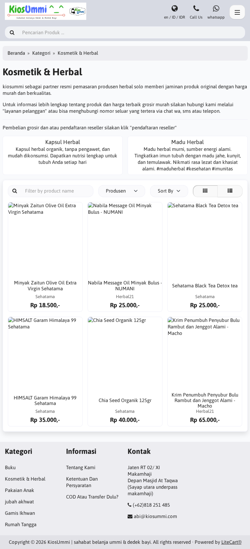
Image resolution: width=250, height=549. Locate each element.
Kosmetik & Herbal (25, 479)
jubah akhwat (19, 501)
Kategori (41, 53)
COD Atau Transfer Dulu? (92, 496)
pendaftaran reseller (153, 127)
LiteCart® (231, 542)
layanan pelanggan (25, 111)
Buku (10, 467)
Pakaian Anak (19, 490)
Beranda (16, 53)
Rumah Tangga (20, 524)
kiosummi (14, 86)
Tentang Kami (80, 467)
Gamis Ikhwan (20, 513)
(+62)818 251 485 (151, 505)
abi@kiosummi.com (155, 516)
